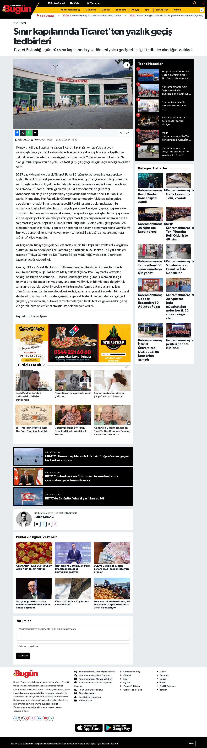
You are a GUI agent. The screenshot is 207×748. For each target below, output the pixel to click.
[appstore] (89, 727)
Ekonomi (121, 10)
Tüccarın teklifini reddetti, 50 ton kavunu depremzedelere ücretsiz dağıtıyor (112, 604)
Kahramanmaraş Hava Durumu (94, 675)
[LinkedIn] (39, 718)
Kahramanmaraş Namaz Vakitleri (95, 679)
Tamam (191, 743)
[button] (202, 10)
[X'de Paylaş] (23, 133)
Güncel (106, 10)
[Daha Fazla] (35, 133)
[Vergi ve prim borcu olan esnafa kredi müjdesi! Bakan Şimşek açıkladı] (34, 588)
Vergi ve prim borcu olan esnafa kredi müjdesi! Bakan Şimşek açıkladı (33, 604)
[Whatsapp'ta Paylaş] (29, 133)
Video (77, 3)
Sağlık (163, 679)
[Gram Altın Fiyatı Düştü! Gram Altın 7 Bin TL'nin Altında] (34, 552)
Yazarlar (95, 3)
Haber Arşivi (85, 700)
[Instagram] (55, 524)
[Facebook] (43, 524)
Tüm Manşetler (87, 693)
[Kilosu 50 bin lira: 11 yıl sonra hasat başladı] (73, 588)
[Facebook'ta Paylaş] (17, 133)
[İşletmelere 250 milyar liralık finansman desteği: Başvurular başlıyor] (73, 552)
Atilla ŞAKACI (24, 140)
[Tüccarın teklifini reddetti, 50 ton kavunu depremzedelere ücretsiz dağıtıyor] (112, 588)
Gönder (23, 655)
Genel (163, 671)
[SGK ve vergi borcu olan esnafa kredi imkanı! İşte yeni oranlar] (112, 552)
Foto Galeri (58, 3)
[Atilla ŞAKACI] (24, 519)
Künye (177, 10)
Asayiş (135, 10)
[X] (22, 718)
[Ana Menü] (202, 3)
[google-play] (118, 727)
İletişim (163, 690)
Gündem (91, 10)
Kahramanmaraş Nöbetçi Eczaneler (97, 671)
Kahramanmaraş (70, 10)
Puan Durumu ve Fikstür (91, 690)
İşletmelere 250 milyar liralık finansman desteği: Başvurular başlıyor (72, 569)
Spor (148, 10)
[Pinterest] (27, 718)
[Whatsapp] (51, 718)
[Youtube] (45, 718)
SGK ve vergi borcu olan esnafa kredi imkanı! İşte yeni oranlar (111, 569)
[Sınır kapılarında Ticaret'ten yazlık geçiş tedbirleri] (73, 94)
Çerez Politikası (131, 686)
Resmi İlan (162, 10)
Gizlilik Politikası (168, 686)
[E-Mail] (37, 524)
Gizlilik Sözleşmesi (132, 690)
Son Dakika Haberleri (90, 697)
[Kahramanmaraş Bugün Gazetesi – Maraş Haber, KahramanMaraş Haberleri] (16, 9)
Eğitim (126, 682)
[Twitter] (49, 524)
